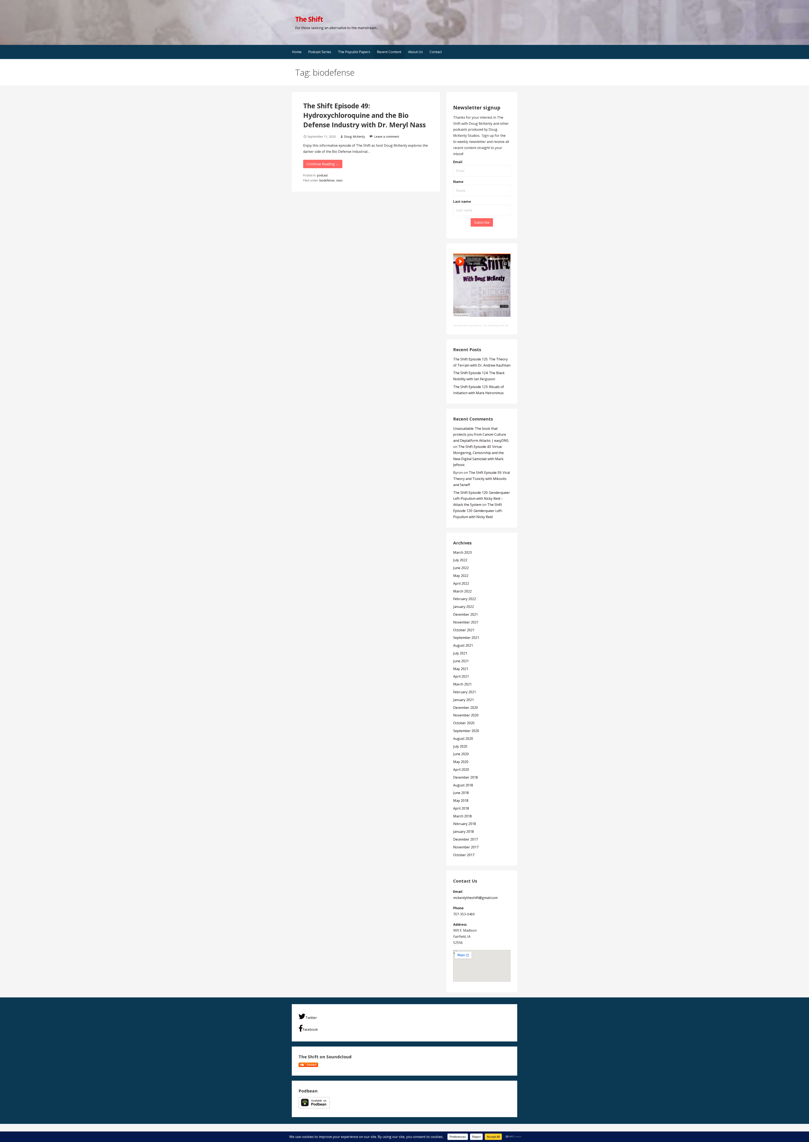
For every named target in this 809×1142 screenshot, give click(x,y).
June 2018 (461, 792)
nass (339, 180)
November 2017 (465, 847)
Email (457, 162)
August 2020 (463, 738)
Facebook (310, 1029)
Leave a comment (386, 136)
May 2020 (460, 761)
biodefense (327, 180)
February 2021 (464, 692)
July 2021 (460, 653)
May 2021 (460, 668)
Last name (462, 201)
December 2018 (465, 777)
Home (296, 52)
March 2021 (462, 684)
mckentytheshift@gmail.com (475, 897)
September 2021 (466, 637)
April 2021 (461, 676)
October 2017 (463, 855)
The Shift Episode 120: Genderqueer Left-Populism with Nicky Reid (478, 510)
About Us (415, 52)
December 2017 (465, 839)
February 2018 (464, 823)
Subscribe (482, 222)
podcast (322, 175)
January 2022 (463, 606)
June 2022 (461, 568)
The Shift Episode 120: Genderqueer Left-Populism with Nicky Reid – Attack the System (481, 498)
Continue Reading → (323, 164)
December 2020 (465, 707)
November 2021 (465, 622)
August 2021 (463, 645)
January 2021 (463, 699)
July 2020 (460, 746)
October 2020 (463, 723)
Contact (436, 52)
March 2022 (462, 591)
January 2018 (463, 831)
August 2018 (463, 785)
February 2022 (464, 599)
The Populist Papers (354, 52)
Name (458, 181)
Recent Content (389, 52)
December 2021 (465, 614)
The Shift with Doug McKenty (467, 325)
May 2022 (460, 575)
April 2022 (461, 583)
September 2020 (466, 730)
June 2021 (461, 661)
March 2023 (462, 552)
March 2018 (462, 816)
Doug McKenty (354, 136)
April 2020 (461, 769)
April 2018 (461, 808)
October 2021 (463, 630)
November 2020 (465, 715)
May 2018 (460, 800)
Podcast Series (319, 52)
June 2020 (461, 754)
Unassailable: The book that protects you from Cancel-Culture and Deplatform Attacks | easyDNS (481, 434)
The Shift (309, 19)
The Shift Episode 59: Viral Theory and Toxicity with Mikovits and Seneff (481, 478)
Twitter (311, 1017)
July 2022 (460, 560)
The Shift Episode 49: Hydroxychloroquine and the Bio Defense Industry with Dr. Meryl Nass (364, 115)
